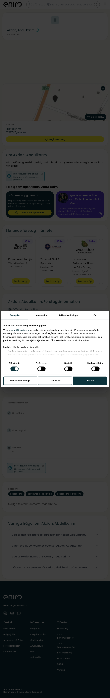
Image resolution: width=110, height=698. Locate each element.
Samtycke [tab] (15, 315)
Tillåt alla (89, 381)
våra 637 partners (19, 330)
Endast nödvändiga (20, 381)
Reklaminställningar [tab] (68, 315)
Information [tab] (41, 315)
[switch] (41, 368)
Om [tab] (95, 315)
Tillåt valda (55, 381)
